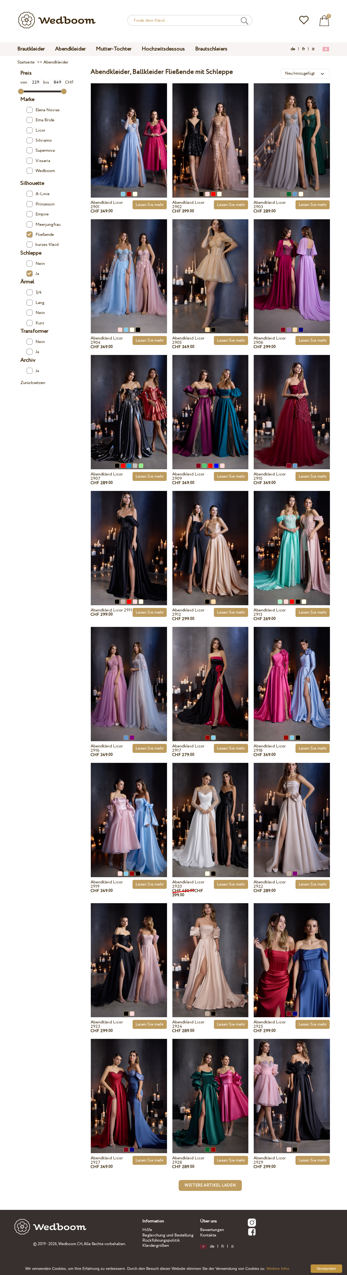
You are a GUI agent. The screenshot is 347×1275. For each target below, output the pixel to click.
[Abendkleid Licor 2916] (129, 674)
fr (303, 49)
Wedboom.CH (70, 1244)
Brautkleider (31, 49)
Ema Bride (45, 120)
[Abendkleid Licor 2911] (129, 538)
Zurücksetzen (32, 383)
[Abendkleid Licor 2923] (129, 950)
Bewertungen (212, 1230)
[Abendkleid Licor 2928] (210, 1086)
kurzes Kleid (47, 245)
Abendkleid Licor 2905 (188, 340)
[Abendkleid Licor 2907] (129, 402)
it (313, 49)
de (293, 49)
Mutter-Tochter (113, 49)
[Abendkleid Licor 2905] (210, 266)
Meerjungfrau (48, 224)
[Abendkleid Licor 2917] (210, 674)
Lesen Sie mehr (150, 205)
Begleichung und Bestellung (168, 1235)
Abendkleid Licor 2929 (269, 1160)
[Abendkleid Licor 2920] (210, 810)
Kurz (40, 323)
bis (46, 82)
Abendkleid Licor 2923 (107, 1024)
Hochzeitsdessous (163, 49)
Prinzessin (45, 204)
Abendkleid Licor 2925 (269, 1024)
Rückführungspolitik (161, 1240)
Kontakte (208, 1235)
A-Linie (43, 194)
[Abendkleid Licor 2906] (292, 266)
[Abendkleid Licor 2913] (292, 538)
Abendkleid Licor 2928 (188, 1160)
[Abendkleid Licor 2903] (292, 131)
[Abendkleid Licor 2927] (129, 1086)
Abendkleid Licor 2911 (111, 610)
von (24, 82)
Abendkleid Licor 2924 (188, 1024)
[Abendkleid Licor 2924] (210, 950)
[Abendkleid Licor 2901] (129, 131)
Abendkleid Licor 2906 (269, 340)
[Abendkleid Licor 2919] (129, 810)
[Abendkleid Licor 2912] (210, 538)
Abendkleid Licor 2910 (269, 476)
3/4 (39, 292)
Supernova (45, 150)
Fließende (45, 234)
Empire (42, 214)
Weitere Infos (277, 1268)
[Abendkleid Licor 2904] (129, 266)
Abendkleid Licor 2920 (188, 884)
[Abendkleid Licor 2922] (292, 810)
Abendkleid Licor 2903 (269, 204)
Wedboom (45, 171)
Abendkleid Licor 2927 (107, 1160)
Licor (40, 130)
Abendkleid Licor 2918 (269, 748)
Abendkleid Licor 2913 (269, 612)
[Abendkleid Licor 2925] (292, 950)
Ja (37, 274)
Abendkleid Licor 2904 (107, 340)
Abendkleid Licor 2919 (107, 884)
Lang (40, 303)
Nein (40, 264)
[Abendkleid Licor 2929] (292, 1086)
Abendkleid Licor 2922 (269, 884)
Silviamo (44, 140)
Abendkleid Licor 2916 (107, 748)
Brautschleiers (211, 49)
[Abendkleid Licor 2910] (292, 402)
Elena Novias (48, 110)
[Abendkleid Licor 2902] (210, 131)
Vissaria (43, 161)
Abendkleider (70, 49)
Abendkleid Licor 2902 (188, 204)
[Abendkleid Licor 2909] (210, 402)
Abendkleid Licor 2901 (107, 204)
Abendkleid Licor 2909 (188, 476)
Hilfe (147, 1230)
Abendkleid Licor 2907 (107, 476)
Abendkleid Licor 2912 (188, 612)
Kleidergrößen (155, 1245)
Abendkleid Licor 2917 (188, 748)
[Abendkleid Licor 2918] (292, 674)
